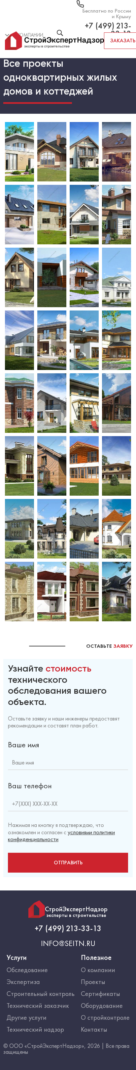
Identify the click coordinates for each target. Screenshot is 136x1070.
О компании (98, 970)
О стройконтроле (105, 1017)
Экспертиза (23, 981)
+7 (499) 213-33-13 (68, 928)
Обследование (27, 970)
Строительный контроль (41, 993)
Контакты (94, 1029)
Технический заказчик (38, 1005)
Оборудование (102, 1005)
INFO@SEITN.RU (68, 943)
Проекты (93, 981)
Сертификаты (100, 993)
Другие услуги (27, 1017)
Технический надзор (35, 1029)
